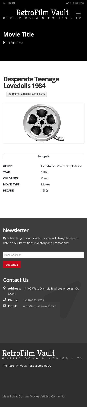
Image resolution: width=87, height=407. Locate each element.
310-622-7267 (77, 3)
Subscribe (12, 264)
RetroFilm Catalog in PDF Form (28, 94)
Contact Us (58, 396)
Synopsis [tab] (43, 156)
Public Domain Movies (24, 396)
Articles (45, 396)
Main (5, 396)
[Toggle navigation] (78, 14)
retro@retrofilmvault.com (39, 306)
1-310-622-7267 (33, 300)
